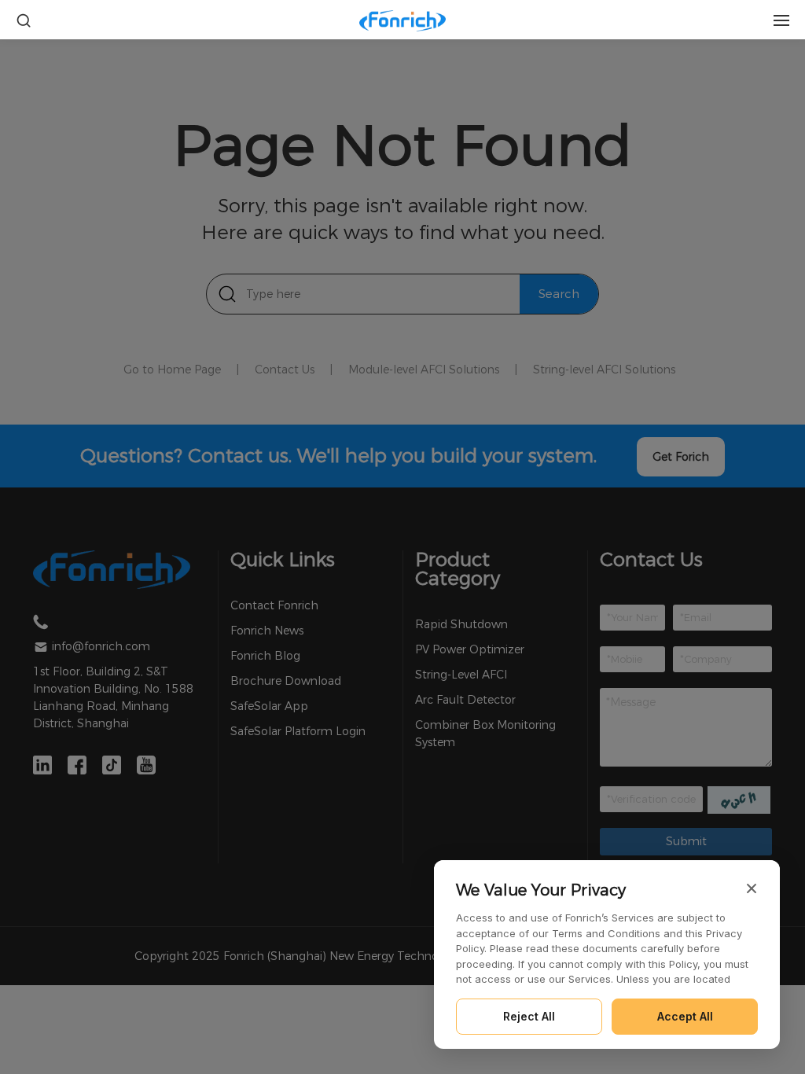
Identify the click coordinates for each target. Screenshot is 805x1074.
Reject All (529, 1016)
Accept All (685, 1016)
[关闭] (751, 888)
